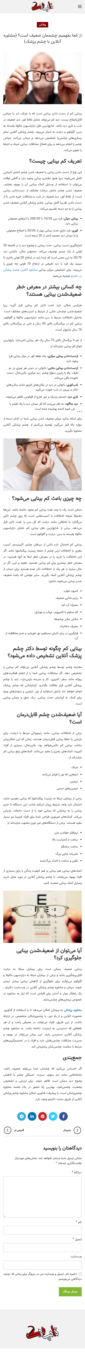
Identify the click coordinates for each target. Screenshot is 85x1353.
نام (79, 1222)
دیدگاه (77, 1172)
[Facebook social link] (63, 1116)
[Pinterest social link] (42, 1116)
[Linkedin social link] (32, 1116)
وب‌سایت (76, 1256)
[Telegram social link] (21, 1116)
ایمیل (77, 1239)
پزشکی (42, 25)
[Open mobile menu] (80, 6)
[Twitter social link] (53, 1116)
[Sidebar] (79, 411)
